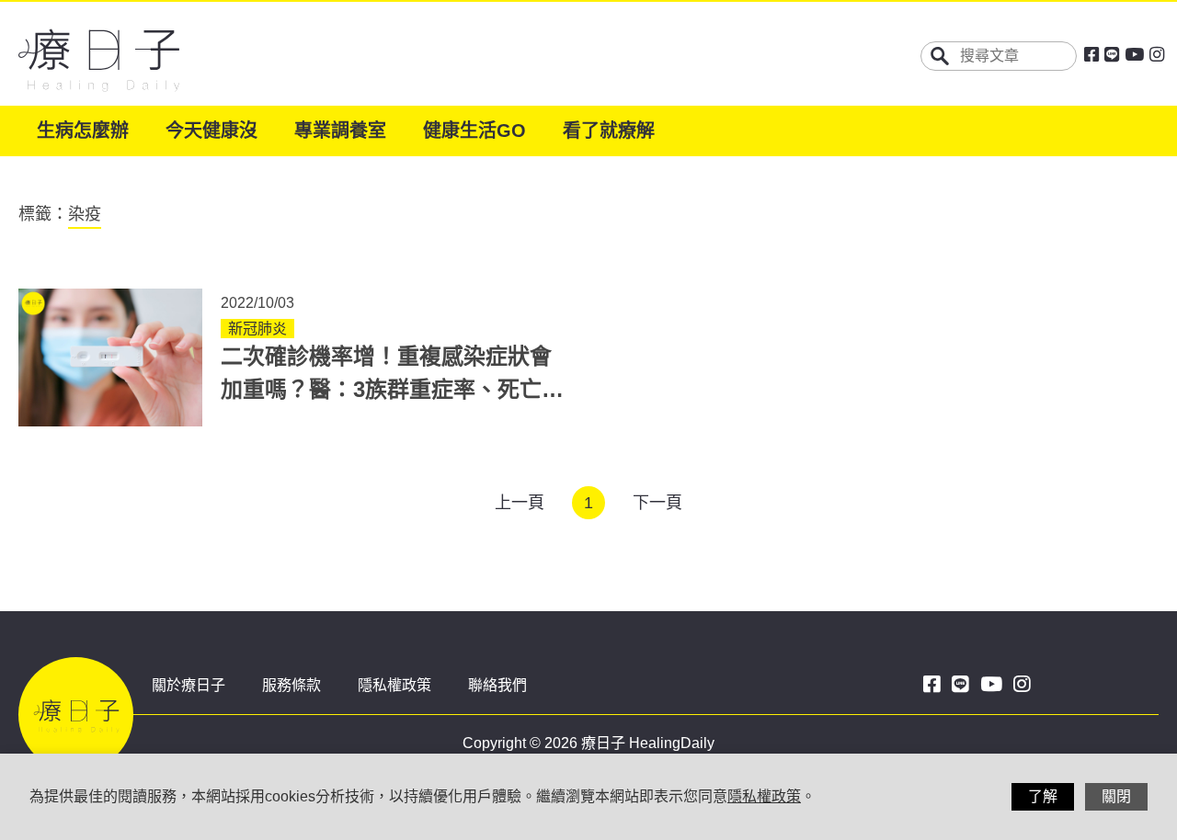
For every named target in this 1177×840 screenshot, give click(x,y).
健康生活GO (474, 130)
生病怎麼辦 (83, 130)
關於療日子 (188, 685)
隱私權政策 (394, 685)
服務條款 (291, 685)
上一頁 (519, 503)
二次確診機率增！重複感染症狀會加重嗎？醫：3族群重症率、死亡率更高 (392, 389)
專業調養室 (340, 130)
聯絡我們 (497, 685)
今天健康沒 (211, 130)
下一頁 (657, 503)
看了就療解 (609, 130)
